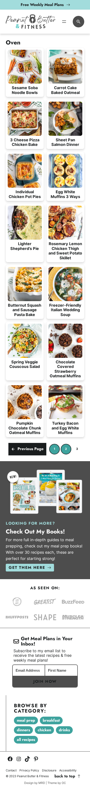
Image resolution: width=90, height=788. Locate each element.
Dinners (23, 730)
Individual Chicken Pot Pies (25, 194)
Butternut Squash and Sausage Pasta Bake (24, 310)
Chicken (44, 730)
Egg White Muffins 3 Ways (65, 194)
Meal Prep (26, 720)
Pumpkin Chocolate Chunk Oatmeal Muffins (24, 428)
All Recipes (26, 739)
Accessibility (68, 770)
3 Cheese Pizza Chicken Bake (24, 142)
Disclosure (49, 770)
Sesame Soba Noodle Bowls (25, 90)
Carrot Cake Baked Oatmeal (65, 90)
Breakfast (51, 720)
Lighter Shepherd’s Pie (24, 246)
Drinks (64, 730)
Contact (11, 770)
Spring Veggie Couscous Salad (24, 364)
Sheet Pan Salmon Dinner (65, 142)
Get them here (27, 567)
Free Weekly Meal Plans (42, 4)
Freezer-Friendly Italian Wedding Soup (65, 310)
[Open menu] (64, 22)
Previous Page (27, 449)
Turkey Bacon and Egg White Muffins (65, 428)
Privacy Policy (29, 770)
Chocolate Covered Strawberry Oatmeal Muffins (65, 369)
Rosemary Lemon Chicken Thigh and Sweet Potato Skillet (65, 251)
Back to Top (64, 776)
